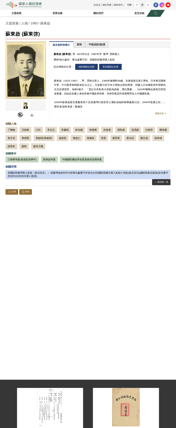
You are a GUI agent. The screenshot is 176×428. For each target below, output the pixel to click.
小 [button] (137, 5)
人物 (24, 23)
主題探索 (16, 13)
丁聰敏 (11, 129)
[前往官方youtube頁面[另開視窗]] (168, 4)
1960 (34, 23)
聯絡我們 (118, 5)
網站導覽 (107, 5)
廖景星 (116, 138)
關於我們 (98, 13)
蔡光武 (130, 138)
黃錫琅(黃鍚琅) (44, 138)
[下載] (32, 115)
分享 (14, 192)
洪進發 (107, 129)
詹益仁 (76, 138)
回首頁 (97, 5)
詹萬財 (90, 138)
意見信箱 (139, 13)
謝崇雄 (158, 138)
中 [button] (142, 5)
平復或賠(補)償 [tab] (97, 44)
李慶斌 (65, 129)
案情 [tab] (79, 44)
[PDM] (20, 115)
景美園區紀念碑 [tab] (110, 67)
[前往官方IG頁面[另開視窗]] (162, 4)
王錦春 (25, 129)
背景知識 (57, 13)
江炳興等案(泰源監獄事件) (22, 159)
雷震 (103, 138)
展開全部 (159, 113)
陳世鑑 (163, 129)
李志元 (51, 129)
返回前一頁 (162, 182)
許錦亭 (149, 129)
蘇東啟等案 (49, 159)
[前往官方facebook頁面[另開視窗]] (155, 4)
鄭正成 (144, 138)
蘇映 (24, 146)
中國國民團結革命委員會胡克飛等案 (82, 159)
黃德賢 (25, 138)
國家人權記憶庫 (26, 5)
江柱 (38, 129)
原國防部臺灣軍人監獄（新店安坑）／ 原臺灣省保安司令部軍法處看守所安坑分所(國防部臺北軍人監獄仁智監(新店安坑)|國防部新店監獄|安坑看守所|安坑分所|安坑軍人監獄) (88, 174)
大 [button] (148, 5)
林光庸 (79, 129)
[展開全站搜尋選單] (155, 13)
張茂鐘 (135, 129)
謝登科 (11, 146)
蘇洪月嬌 (38, 146)
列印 (27, 192)
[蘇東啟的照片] (26, 70)
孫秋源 (121, 129)
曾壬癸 (11, 138)
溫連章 (62, 138)
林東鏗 (93, 129)
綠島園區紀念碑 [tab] (86, 67)
